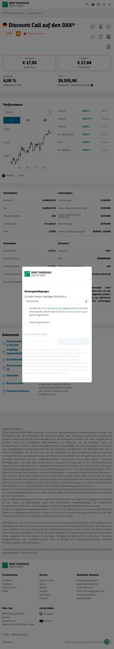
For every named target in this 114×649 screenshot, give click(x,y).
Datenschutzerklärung (73, 312)
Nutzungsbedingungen (52, 308)
